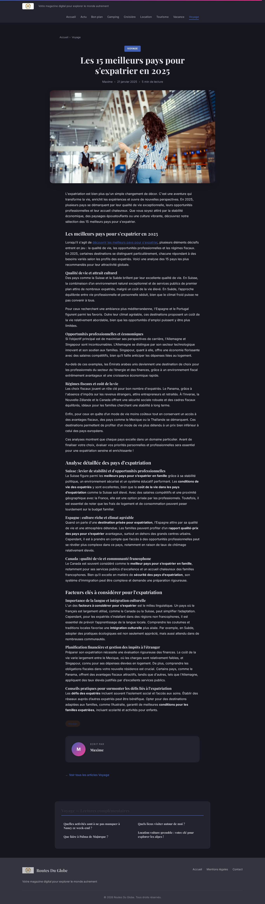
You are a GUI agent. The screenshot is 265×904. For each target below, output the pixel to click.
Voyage (194, 16)
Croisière (130, 16)
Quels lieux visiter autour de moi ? (161, 824)
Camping (113, 16)
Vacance (178, 16)
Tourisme (162, 16)
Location (146, 16)
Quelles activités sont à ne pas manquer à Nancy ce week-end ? (92, 826)
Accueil (71, 16)
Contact (238, 869)
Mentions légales (217, 869)
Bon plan (97, 16)
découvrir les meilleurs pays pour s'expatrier (125, 242)
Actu (84, 16)
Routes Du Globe (52, 870)
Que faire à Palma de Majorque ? (86, 837)
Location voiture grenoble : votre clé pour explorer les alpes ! (166, 835)
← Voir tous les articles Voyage (87, 775)
